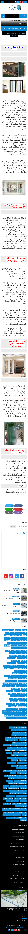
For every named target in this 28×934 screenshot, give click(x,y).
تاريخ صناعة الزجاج (22, 693)
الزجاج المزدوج (22, 653)
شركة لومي (7, 645)
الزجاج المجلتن (7, 650)
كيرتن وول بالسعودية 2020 (11, 709)
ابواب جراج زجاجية (22, 665)
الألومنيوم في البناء (21, 681)
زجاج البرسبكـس (22, 701)
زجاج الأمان (11, 698)
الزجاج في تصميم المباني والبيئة (8, 686)
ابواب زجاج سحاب (14, 640)
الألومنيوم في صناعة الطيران (13, 613)
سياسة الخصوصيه (21, 920)
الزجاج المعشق (15, 638)
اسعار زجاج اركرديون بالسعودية (11, 33)
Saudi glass (17, 630)
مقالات (23, 630)
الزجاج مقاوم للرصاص (11, 643)
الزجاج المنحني (7, 638)
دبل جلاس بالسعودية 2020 (20, 698)
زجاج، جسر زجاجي (14, 645)
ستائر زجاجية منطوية (20, 840)
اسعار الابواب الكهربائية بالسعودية (19, 650)
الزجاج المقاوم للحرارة (13, 655)
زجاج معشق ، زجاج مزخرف (20, 703)
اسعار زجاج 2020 (7, 668)
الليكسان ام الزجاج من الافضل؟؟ (12, 598)
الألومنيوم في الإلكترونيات (12, 678)
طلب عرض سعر (14, 16)
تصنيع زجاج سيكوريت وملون (18, 865)
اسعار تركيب (7, 640)
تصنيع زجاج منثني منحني (19, 868)
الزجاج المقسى (5, 683)
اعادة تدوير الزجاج (7, 676)
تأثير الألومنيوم (9, 691)
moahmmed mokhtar (21, 910)
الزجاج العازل (7, 635)
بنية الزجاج (23, 660)
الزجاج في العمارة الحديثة (20, 686)
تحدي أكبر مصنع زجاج (12, 693)
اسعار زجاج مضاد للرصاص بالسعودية (19, 676)
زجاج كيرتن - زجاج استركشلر (18, 871)
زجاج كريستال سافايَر (15, 660)
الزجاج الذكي (14, 635)
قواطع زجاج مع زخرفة (11, 706)
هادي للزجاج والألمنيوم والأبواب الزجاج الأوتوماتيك (14, 927)
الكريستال (23, 688)
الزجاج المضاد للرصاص (13, 653)
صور (24, 635)
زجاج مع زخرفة (22, 645)
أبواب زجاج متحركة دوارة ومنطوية (17, 846)
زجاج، (11, 630)
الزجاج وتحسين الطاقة (21, 658)
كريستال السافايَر (22, 709)
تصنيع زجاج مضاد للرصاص (19, 882)
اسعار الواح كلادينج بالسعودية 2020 (19, 668)
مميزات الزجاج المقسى (10, 718)
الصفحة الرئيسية (21, 33)
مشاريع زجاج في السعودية (8, 715)
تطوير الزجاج (23, 638)
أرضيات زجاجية (22, 640)
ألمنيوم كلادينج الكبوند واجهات (18, 829)
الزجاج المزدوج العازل (21, 643)
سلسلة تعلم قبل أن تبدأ (21, 632)
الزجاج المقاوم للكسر (14, 683)
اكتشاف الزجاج (22, 678)
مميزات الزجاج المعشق (21, 718)
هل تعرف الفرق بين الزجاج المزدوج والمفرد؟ (12, 591)
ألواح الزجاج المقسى (11, 663)
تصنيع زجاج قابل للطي (19, 858)
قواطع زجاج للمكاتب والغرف (18, 836)
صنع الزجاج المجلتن (21, 706)
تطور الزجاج (7, 632)
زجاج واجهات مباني (10, 703)
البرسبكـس (23, 683)
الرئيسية (22, 16)
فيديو (13, 632)
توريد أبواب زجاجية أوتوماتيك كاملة (17, 878)
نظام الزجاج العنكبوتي (21, 663)
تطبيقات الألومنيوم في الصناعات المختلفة (18, 696)
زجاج (19, 635)
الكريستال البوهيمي (15, 688)
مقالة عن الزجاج (5, 630)
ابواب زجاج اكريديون (15, 648)
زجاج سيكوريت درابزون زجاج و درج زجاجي (16, 908)
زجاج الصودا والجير (13, 701)
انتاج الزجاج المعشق (11, 658)
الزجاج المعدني (22, 655)
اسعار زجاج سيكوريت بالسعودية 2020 (18, 673)
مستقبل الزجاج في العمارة (20, 715)
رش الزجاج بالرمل (21, 861)
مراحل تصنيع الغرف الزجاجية (13, 621)
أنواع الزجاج (23, 648)
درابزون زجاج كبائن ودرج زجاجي (18, 833)
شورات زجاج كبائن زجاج (19, 850)
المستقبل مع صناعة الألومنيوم (20, 691)
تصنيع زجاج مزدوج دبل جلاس (18, 875)
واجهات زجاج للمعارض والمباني (17, 843)
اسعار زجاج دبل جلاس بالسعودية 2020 (11, 606)
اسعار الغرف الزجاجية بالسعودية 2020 (10, 665)
